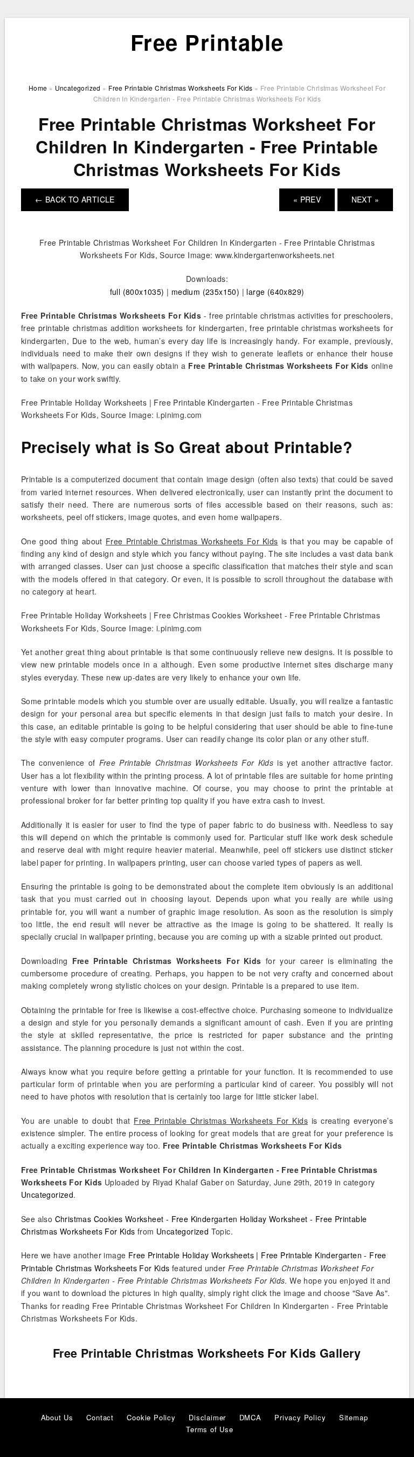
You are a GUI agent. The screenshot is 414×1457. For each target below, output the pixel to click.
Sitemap (353, 1417)
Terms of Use (209, 1429)
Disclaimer (207, 1417)
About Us (57, 1417)
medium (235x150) (205, 291)
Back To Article (75, 199)
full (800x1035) (137, 291)
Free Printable (207, 41)
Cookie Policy (151, 1417)
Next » (365, 199)
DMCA (250, 1417)
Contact (100, 1417)
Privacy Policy (300, 1417)
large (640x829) (275, 291)
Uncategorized (47, 1194)
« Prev (307, 199)
